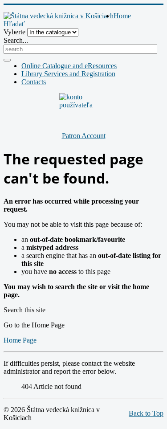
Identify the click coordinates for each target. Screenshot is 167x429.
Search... (16, 40)
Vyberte (14, 32)
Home (122, 16)
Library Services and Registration (68, 74)
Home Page (20, 340)
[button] (14, 24)
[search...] (7, 60)
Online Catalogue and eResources (69, 65)
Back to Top (146, 413)
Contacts (33, 82)
